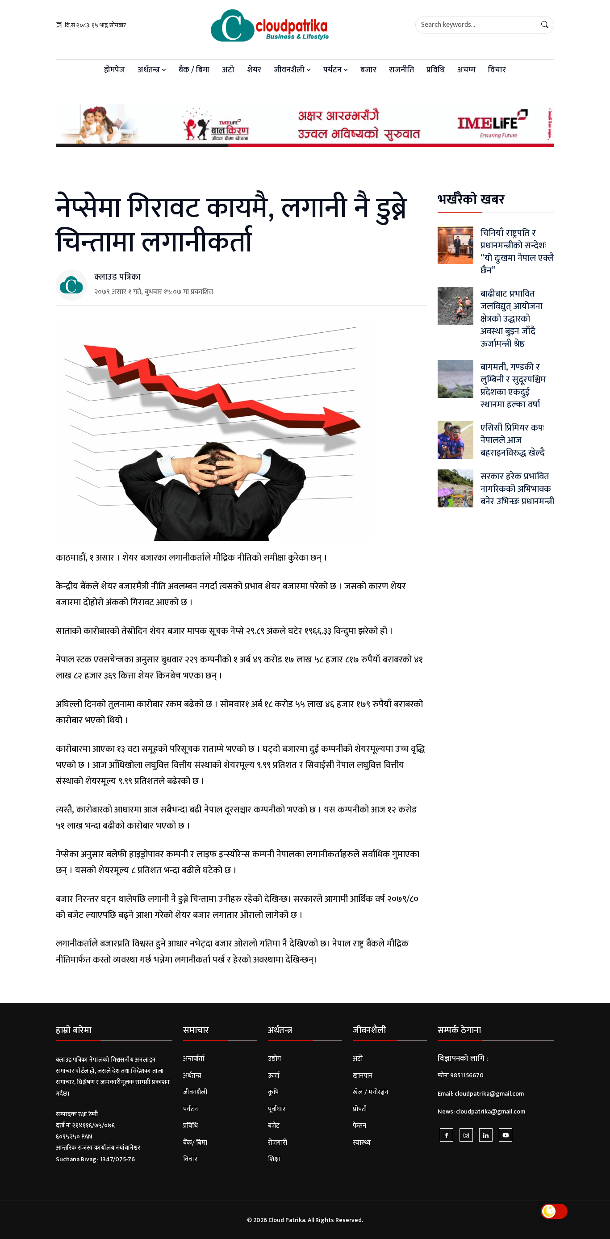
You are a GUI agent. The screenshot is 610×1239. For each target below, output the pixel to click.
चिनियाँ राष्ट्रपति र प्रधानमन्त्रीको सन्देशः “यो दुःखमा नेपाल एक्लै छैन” (517, 252)
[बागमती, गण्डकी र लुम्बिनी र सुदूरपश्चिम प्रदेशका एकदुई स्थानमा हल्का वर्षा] (455, 379)
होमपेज (114, 70)
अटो (228, 70)
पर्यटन (333, 70)
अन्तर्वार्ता (194, 1058)
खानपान (362, 1075)
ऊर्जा (274, 1075)
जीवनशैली (290, 70)
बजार (368, 70)
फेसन (359, 1125)
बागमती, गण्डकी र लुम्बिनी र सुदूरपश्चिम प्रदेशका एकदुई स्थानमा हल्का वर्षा (513, 386)
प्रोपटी (360, 1109)
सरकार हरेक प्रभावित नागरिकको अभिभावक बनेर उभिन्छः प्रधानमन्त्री (517, 489)
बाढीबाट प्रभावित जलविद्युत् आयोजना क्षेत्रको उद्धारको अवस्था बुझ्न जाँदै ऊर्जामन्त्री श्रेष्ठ (511, 319)
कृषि (273, 1092)
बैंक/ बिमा (195, 1142)
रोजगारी (277, 1142)
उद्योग (274, 1058)
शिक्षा (274, 1159)
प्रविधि (435, 70)
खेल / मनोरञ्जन (370, 1092)
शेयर (254, 70)
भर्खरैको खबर (471, 199)
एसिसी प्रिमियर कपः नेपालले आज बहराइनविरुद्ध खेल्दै (512, 440)
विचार (497, 70)
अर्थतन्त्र (150, 70)
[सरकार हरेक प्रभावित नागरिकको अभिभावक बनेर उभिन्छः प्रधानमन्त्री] (455, 488)
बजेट (274, 1125)
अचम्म (466, 70)
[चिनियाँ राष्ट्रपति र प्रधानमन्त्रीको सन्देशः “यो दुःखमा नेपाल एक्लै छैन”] (455, 245)
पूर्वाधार (276, 1109)
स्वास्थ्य (362, 1142)
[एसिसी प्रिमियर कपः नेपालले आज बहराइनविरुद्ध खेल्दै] (455, 440)
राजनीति (401, 70)
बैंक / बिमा (194, 70)
